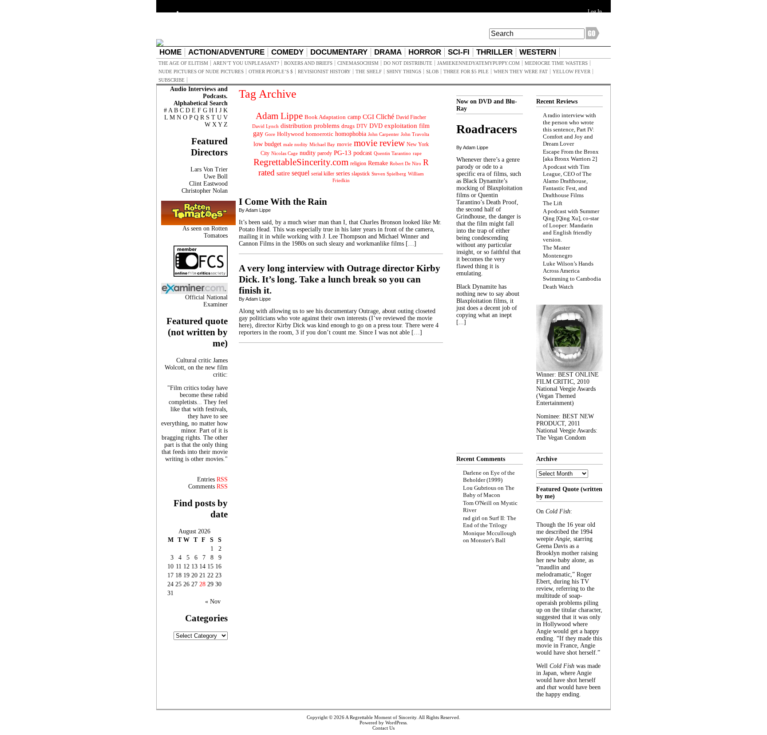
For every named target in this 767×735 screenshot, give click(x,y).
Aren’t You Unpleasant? (246, 63)
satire (283, 173)
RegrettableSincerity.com (300, 162)
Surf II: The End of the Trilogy (489, 521)
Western (537, 52)
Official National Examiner (206, 301)
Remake (378, 163)
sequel (300, 173)
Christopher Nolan (205, 190)
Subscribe (171, 80)
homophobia (350, 134)
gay (258, 133)
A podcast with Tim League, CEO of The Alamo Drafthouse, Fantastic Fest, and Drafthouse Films (567, 181)
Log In (595, 11)
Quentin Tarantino (392, 153)
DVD (376, 125)
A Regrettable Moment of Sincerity (380, 717)
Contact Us (383, 728)
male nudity (295, 144)
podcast (362, 153)
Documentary (339, 52)
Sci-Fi (459, 52)
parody (324, 153)
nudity (308, 153)
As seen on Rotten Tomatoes (205, 232)
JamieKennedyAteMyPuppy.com (478, 63)
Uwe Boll (216, 176)
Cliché (385, 116)
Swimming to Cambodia (572, 278)
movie (344, 144)
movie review (379, 143)
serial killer (322, 174)
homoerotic (319, 134)
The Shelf (369, 71)
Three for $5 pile (466, 71)
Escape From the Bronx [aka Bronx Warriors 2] (571, 155)
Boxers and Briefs (308, 63)
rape (417, 153)
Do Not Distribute (408, 63)
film (424, 126)
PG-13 (343, 152)
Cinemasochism (358, 63)
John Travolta (415, 134)
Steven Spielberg (389, 173)
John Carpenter (383, 134)
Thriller (494, 52)
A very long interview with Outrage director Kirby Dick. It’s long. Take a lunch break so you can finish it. (339, 279)
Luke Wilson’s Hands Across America (568, 267)
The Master (556, 247)
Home (170, 52)
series (343, 173)
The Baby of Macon (488, 491)
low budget (267, 143)
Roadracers (486, 129)
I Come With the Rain (283, 201)
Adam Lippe (279, 116)
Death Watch (558, 286)
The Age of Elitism (183, 63)
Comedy (287, 52)
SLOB (432, 71)
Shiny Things (404, 71)
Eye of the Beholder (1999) (489, 476)
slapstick (361, 174)
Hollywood (290, 134)
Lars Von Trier (209, 169)
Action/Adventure (226, 52)
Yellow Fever (571, 71)
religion (358, 163)
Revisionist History (324, 71)
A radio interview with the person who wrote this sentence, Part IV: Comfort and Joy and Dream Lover (569, 129)
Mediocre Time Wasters (556, 63)
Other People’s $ (271, 71)
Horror (424, 52)
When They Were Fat (521, 71)
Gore (270, 134)
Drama (388, 52)
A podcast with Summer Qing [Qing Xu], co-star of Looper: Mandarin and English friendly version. (571, 225)
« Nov (213, 601)
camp (354, 117)
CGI (368, 116)
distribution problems (310, 125)
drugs (348, 126)
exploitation (400, 125)
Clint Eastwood (208, 183)
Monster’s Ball (488, 540)
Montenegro (558, 255)
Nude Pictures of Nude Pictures (201, 71)
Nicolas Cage (284, 153)
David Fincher (411, 117)
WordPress (396, 722)
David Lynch (265, 126)
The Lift (552, 203)
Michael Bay (322, 144)
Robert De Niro (405, 163)
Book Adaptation (325, 117)
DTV (362, 126)
